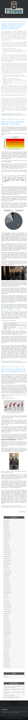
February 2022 (7, 585)
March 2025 (7, 547)
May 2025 (6, 543)
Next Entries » (22, 512)
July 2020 (7, 615)
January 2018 (7, 661)
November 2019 (8, 628)
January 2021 (7, 604)
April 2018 (7, 655)
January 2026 (7, 531)
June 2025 (7, 541)
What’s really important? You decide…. (12, 697)
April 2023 (7, 567)
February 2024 (7, 560)
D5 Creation (11, 718)
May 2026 (7, 526)
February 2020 (7, 623)
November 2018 (8, 645)
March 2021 (7, 600)
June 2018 (7, 651)
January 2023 (7, 569)
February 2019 (7, 640)
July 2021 (6, 594)
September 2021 (8, 592)
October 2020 (7, 609)
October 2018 (7, 647)
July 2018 (6, 649)
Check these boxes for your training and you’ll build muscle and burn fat (13, 26)
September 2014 (8, 666)
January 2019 (7, 642)
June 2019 (7, 638)
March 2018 (7, 657)
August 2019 (7, 634)
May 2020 (7, 619)
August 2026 (7, 520)
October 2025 (7, 535)
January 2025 (7, 548)
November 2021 (8, 588)
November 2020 (8, 607)
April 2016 (7, 662)
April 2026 (7, 528)
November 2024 (8, 552)
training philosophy (10, 113)
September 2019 (8, 632)
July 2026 (7, 522)
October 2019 (7, 630)
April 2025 (7, 545)
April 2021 (7, 598)
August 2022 (7, 575)
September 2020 (8, 611)
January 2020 (7, 624)
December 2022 (8, 571)
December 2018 (8, 643)
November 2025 (8, 533)
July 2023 (6, 566)
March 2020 (7, 621)
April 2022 (7, 581)
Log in (6, 676)
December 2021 (8, 586)
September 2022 (8, 573)
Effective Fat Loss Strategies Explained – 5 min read (14, 690)
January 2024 (7, 562)
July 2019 (6, 636)
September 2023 (8, 564)
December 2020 (8, 605)
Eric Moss (10, 21)
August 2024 (7, 558)
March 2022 (7, 583)
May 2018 (6, 653)
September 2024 (8, 556)
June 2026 (7, 524)
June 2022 (7, 579)
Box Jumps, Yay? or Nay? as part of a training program (13, 370)
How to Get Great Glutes (9, 695)
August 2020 (7, 613)
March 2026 (7, 529)
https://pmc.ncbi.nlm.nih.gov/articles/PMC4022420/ (11, 309)
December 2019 (8, 626)
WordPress (21, 718)
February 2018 (7, 659)
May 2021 (6, 596)
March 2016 (7, 664)
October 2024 (7, 554)
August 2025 (7, 539)
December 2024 (8, 550)
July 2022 (6, 577)
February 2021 (7, 602)
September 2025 (8, 537)
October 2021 (7, 590)
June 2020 (7, 617)
